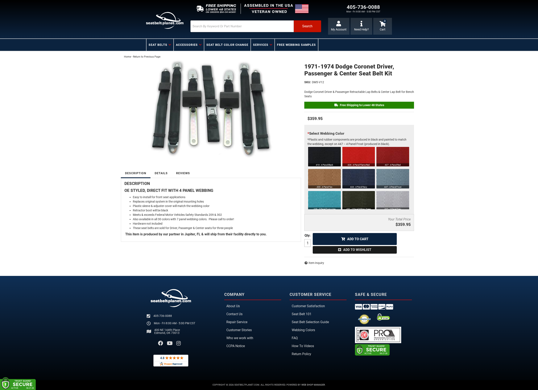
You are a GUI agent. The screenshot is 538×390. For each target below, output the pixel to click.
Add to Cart (357, 239)
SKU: (307, 82)
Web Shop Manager (313, 384)
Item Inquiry (316, 263)
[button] (255, 26)
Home (127, 56)
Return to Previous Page (146, 56)
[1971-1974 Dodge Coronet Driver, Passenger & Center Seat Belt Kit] (211, 109)
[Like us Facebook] (160, 343)
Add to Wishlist (357, 250)
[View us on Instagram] (178, 343)
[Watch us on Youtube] (170, 343)
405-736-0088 (162, 316)
